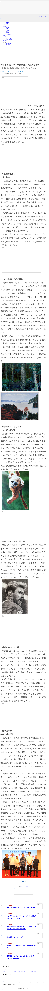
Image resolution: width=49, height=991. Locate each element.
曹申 (7, 31)
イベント (5, 36)
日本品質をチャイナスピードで (17, 937)
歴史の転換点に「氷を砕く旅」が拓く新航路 (21, 907)
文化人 (26, 71)
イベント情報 (9, 39)
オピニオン (5, 24)
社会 (12, 969)
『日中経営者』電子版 (22, 971)
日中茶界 (5, 40)
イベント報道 (9, 38)
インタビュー (18, 71)
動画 (4, 35)
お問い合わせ (33, 976)
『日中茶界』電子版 (32, 971)
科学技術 (17, 969)
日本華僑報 (46, 18)
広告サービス (16, 976)
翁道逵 (7, 27)
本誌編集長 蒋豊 (5, 71)
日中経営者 (8, 43)
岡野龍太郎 (8, 34)
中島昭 (7, 30)
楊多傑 (7, 32)
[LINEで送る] (26, 882)
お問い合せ (46, 16)
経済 (8, 969)
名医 (7, 23)
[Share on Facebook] (23, 882)
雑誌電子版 (41, 16)
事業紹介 (10, 976)
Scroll (2, 989)
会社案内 (4, 976)
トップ (4, 969)
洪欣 (7, 28)
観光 (22, 969)
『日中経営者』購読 (25, 976)
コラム (4, 26)
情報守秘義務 (40, 976)
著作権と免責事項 (6, 978)
